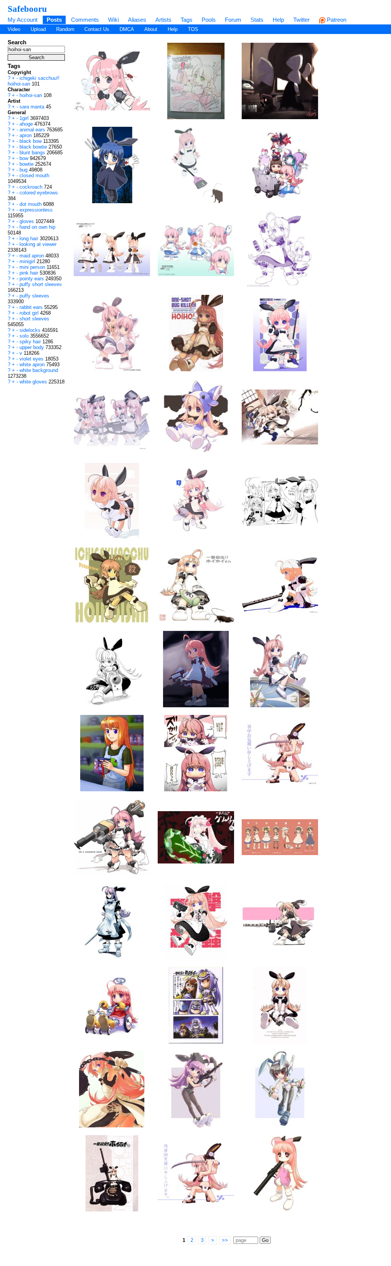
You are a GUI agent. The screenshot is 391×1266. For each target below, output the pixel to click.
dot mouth (31, 204)
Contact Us (96, 29)
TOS (193, 29)
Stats (256, 19)
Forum (233, 19)
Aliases (137, 19)
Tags (186, 19)
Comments (85, 19)
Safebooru (27, 9)
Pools (209, 19)
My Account (22, 19)
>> (225, 1240)
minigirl (28, 261)
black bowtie (33, 147)
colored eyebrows (38, 193)
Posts (54, 19)
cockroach (31, 187)
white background (38, 370)
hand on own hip (37, 227)
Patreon (335, 19)
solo (24, 336)
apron (26, 135)
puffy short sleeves (40, 284)
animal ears (33, 130)
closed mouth (34, 175)
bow (24, 158)
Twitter (301, 19)
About (150, 29)
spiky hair (30, 341)
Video (14, 29)
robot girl (29, 313)
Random (65, 29)
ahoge (26, 124)
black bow (31, 141)
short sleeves (34, 319)
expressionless (36, 210)
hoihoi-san (31, 95)
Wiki (113, 19)
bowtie (27, 164)
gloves (27, 221)
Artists (163, 19)
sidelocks (30, 330)
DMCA (127, 29)
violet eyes (32, 359)
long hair (29, 238)
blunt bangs (33, 152)
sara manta (32, 107)
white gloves (33, 382)
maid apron (32, 256)
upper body (32, 347)
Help (278, 19)
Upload (38, 29)
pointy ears (32, 278)
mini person (33, 267)
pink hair (29, 273)
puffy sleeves (34, 296)
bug (24, 170)
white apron (32, 364)
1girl (24, 118)
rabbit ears (31, 307)
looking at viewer (38, 244)
